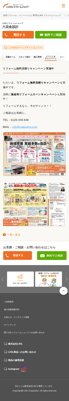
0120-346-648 (17, 255)
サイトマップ (10, 325)
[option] (20, 279)
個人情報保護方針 (11, 309)
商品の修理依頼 (16, 360)
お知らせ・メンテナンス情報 (16, 317)
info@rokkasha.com (24, 127)
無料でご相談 (53, 34)
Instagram (13, 369)
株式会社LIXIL (15, 343)
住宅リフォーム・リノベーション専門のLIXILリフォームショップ (32, 15)
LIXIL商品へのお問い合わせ (22, 352)
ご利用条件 (9, 302)
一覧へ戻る (13, 234)
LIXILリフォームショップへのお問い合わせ (25, 332)
